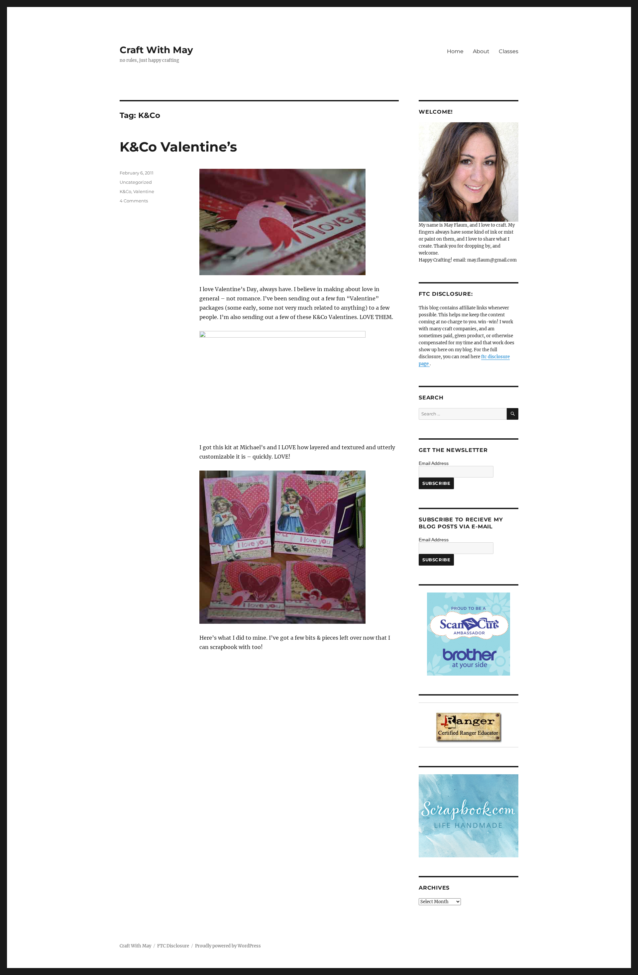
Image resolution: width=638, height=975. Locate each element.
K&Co (125, 191)
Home (455, 51)
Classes (508, 51)
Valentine (143, 191)
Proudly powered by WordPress (228, 946)
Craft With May (156, 49)
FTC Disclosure (173, 946)
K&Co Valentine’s (178, 147)
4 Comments (134, 200)
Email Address (434, 463)
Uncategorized (136, 182)
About (481, 51)
